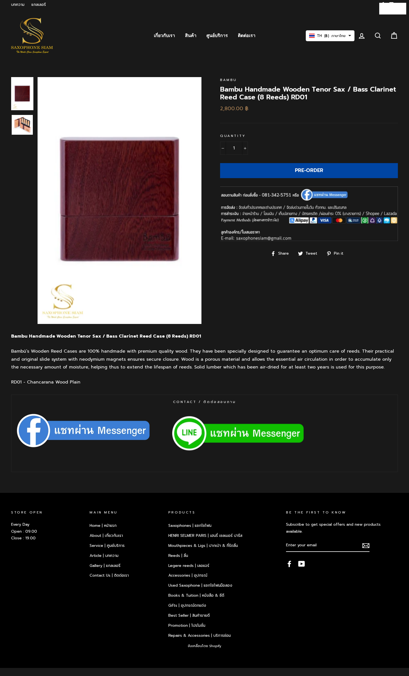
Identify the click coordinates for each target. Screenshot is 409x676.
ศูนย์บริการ (217, 35)
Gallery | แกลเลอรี (105, 566)
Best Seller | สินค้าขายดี (189, 615)
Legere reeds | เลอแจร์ (188, 566)
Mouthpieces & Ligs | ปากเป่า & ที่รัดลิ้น (203, 546)
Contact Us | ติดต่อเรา (109, 575)
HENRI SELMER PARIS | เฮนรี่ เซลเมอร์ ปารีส (205, 536)
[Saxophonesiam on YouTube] (301, 563)
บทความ (17, 5)
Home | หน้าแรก (103, 525)
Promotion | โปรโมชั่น (186, 625)
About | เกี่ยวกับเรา (106, 536)
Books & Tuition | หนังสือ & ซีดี (196, 595)
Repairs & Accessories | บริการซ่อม (199, 635)
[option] (119, 200)
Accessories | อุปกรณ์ (187, 575)
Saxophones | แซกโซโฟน (189, 525)
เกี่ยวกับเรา (164, 35)
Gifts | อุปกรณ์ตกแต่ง (187, 605)
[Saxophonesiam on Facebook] (289, 563)
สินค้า (190, 35)
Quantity (233, 135)
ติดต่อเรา (246, 35)
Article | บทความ (104, 556)
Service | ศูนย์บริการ (107, 546)
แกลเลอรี (38, 5)
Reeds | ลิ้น (178, 556)
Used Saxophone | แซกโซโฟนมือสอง (200, 585)
